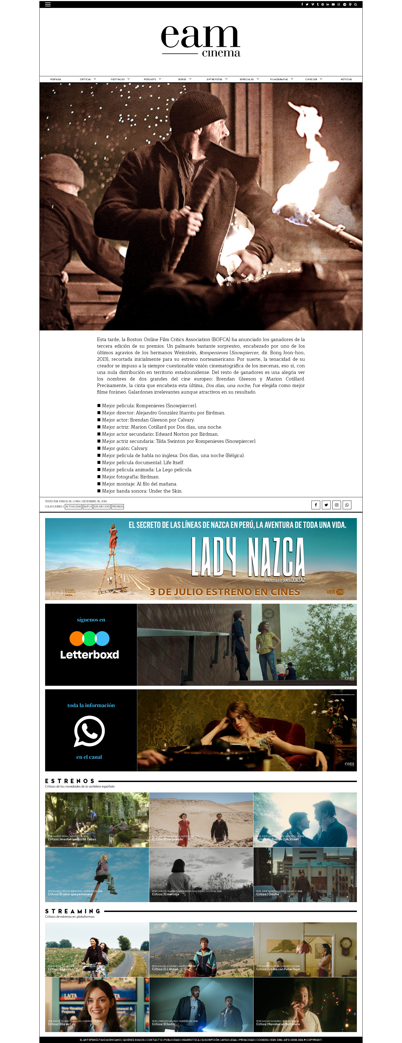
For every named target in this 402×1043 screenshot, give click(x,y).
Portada (55, 80)
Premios (117, 507)
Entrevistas (214, 80)
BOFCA (88, 507)
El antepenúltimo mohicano (114, 15)
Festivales (117, 80)
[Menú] (48, 4)
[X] (326, 505)
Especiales (247, 80)
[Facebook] (315, 505)
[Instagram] (336, 505)
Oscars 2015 (102, 507)
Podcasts (150, 80)
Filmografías (279, 80)
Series (182, 80)
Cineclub (311, 80)
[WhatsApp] (347, 505)
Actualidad (73, 507)
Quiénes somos (133, 1040)
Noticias (346, 80)
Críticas (85, 80)
